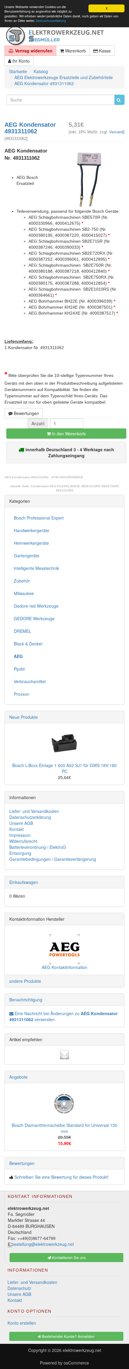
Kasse (104, 51)
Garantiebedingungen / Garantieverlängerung (52, 859)
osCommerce (76, 1363)
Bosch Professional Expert (39, 518)
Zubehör (22, 581)
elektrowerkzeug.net (82, 1350)
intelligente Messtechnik (36, 568)
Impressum (20, 835)
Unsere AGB (21, 823)
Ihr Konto (20, 61)
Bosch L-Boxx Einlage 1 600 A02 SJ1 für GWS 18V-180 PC (64, 768)
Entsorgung (20, 853)
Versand (116, 132)
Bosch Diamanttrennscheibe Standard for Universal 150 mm (64, 1128)
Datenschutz (19, 1288)
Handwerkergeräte (31, 530)
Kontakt (16, 829)
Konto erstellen (22, 1323)
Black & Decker (28, 644)
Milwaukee (24, 593)
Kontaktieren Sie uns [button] (68, 1257)
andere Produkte (25, 981)
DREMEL (22, 631)
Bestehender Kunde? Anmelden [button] (67, 1336)
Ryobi (19, 669)
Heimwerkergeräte (31, 543)
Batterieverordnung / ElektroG (37, 847)
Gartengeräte (26, 556)
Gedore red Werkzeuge (36, 606)
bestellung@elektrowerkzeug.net (43, 1244)
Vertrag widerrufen (33, 51)
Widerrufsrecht (23, 841)
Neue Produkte (23, 717)
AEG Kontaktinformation (64, 967)
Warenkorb (75, 51)
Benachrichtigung (25, 1000)
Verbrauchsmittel (30, 681)
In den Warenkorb (68, 434)
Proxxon (21, 694)
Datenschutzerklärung (51, 20)
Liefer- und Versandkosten (34, 811)
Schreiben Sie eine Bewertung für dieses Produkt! (61, 1177)
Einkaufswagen (23, 882)
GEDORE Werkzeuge (34, 618)
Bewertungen (26, 413)
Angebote (18, 1077)
